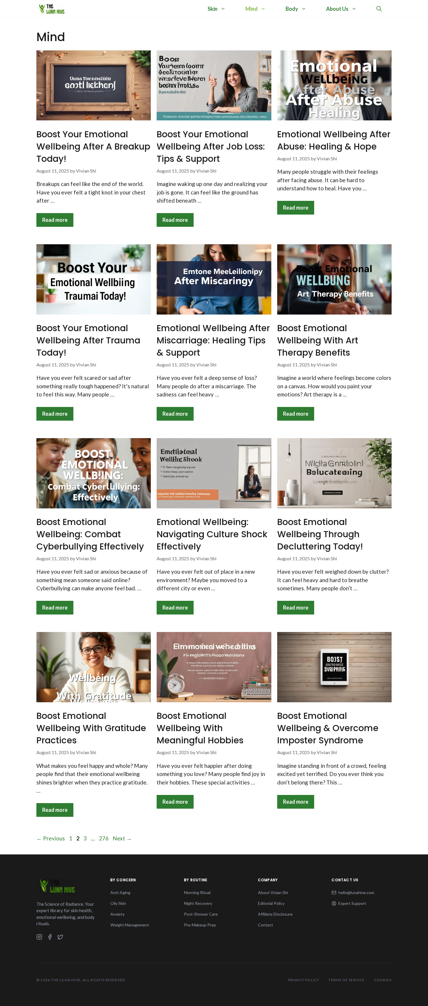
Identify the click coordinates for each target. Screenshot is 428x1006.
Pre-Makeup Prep (200, 924)
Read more (55, 220)
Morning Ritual (197, 892)
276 (104, 838)
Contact (265, 924)
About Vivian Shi (273, 892)
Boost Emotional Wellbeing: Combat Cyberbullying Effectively (90, 534)
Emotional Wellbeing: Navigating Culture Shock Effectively (212, 534)
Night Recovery (198, 903)
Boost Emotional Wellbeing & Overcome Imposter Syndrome (328, 728)
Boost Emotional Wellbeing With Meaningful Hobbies (200, 728)
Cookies (383, 980)
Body (292, 9)
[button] (379, 8)
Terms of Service (346, 980)
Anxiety (117, 914)
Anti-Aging (120, 892)
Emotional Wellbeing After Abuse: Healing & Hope (333, 140)
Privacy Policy (303, 980)
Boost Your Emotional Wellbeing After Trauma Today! (88, 340)
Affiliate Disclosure (275, 914)
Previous (50, 838)
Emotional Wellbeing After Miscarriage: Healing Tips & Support (213, 340)
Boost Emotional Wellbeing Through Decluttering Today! (320, 534)
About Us (337, 9)
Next (122, 838)
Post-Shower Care (201, 914)
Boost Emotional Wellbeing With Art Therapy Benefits (317, 340)
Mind (251, 9)
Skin (212, 9)
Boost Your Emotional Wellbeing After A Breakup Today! (93, 146)
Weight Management (129, 924)
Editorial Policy (271, 903)
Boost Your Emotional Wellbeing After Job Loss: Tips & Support (211, 146)
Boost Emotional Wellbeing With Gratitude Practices (91, 728)
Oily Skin (118, 903)
